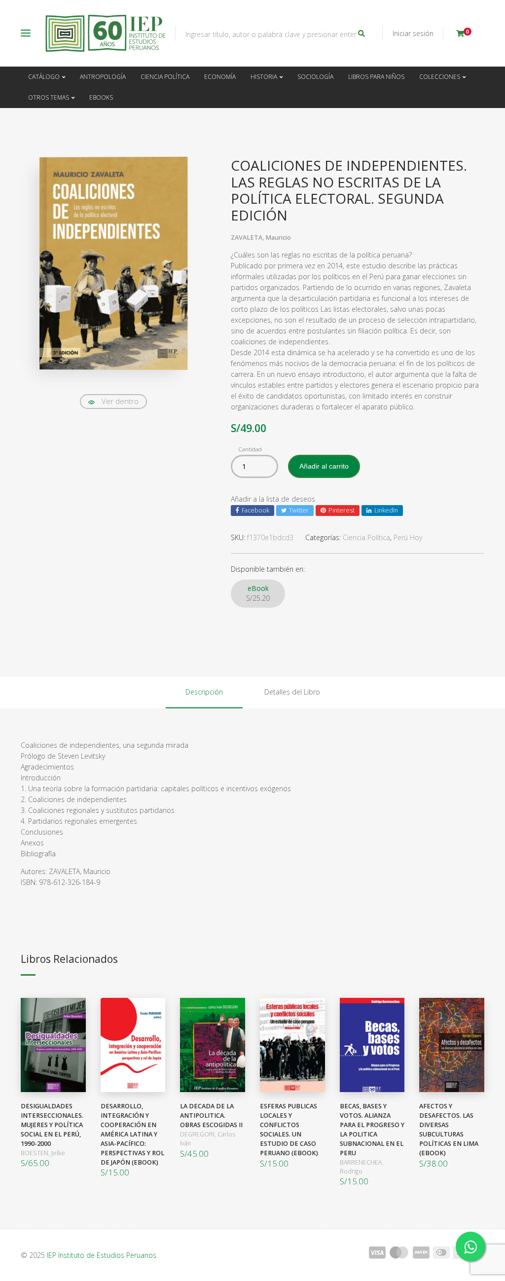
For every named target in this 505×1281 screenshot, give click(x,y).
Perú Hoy (408, 537)
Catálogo (44, 77)
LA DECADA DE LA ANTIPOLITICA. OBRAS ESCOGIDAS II (211, 1115)
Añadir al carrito (324, 466)
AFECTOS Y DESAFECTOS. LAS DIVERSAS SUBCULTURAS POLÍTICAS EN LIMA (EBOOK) (448, 1129)
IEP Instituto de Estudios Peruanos (101, 1255)
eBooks (101, 97)
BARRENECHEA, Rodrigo (361, 1166)
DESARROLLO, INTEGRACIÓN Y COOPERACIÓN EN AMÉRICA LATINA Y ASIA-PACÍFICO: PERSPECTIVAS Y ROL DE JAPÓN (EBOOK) (132, 1134)
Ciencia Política (165, 77)
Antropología (103, 77)
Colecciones (439, 77)
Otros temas (48, 97)
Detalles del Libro (292, 691)
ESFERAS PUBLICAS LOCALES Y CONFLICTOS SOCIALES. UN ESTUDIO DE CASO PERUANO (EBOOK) (289, 1129)
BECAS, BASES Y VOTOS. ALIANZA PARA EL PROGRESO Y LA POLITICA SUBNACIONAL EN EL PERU (372, 1129)
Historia (264, 77)
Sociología (315, 77)
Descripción (204, 691)
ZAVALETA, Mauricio (261, 237)
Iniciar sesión (413, 33)
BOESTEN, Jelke (43, 1153)
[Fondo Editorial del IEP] (105, 33)
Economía (220, 77)
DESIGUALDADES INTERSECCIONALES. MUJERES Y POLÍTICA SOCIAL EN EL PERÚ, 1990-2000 (52, 1125)
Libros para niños (376, 77)
